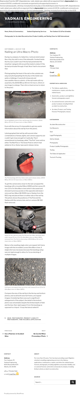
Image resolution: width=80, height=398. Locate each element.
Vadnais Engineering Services (36, 31)
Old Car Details (54, 139)
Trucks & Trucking (55, 157)
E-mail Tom (53, 75)
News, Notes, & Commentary (14, 31)
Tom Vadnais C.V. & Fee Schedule (60, 31)
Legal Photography (56, 135)
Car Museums (54, 128)
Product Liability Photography (59, 146)
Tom (23, 49)
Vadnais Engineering (28, 18)
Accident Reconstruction (57, 124)
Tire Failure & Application (30, 319)
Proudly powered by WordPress (14, 393)
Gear (9, 318)
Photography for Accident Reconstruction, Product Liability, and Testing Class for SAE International (37, 36)
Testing (52, 150)
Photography (17, 318)
